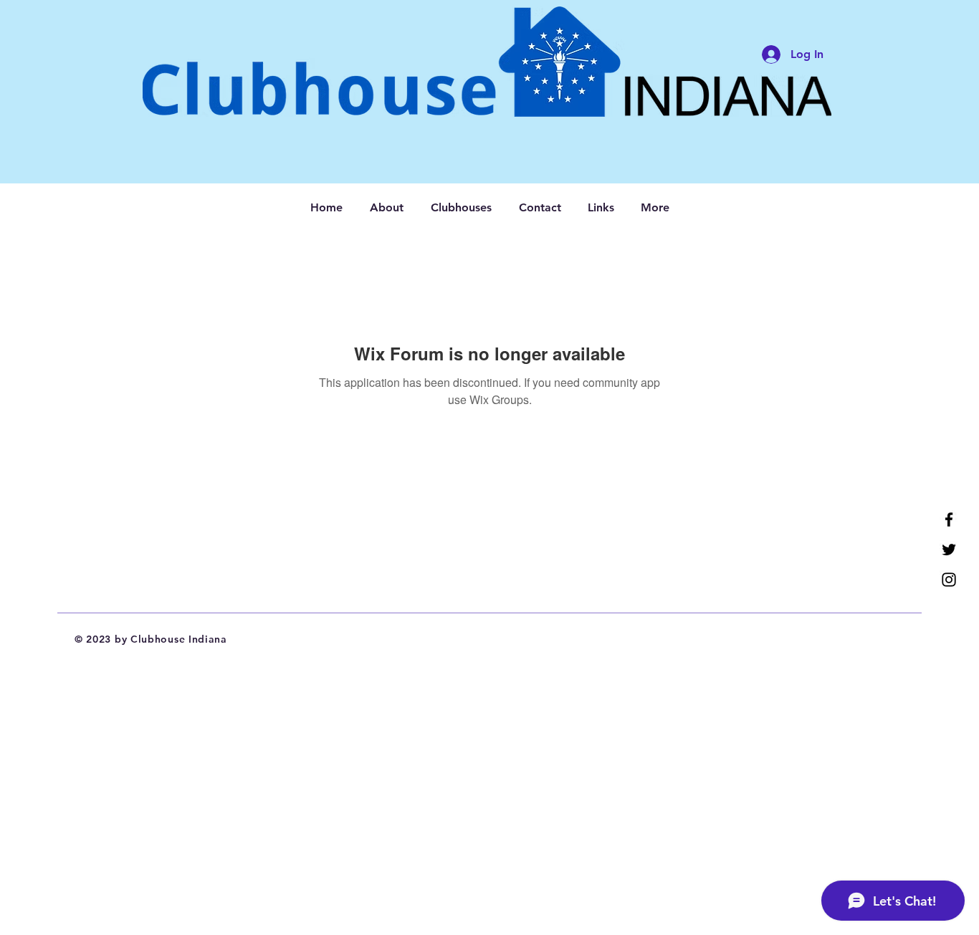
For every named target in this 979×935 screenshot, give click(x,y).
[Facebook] (949, 519)
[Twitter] (949, 549)
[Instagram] (949, 579)
